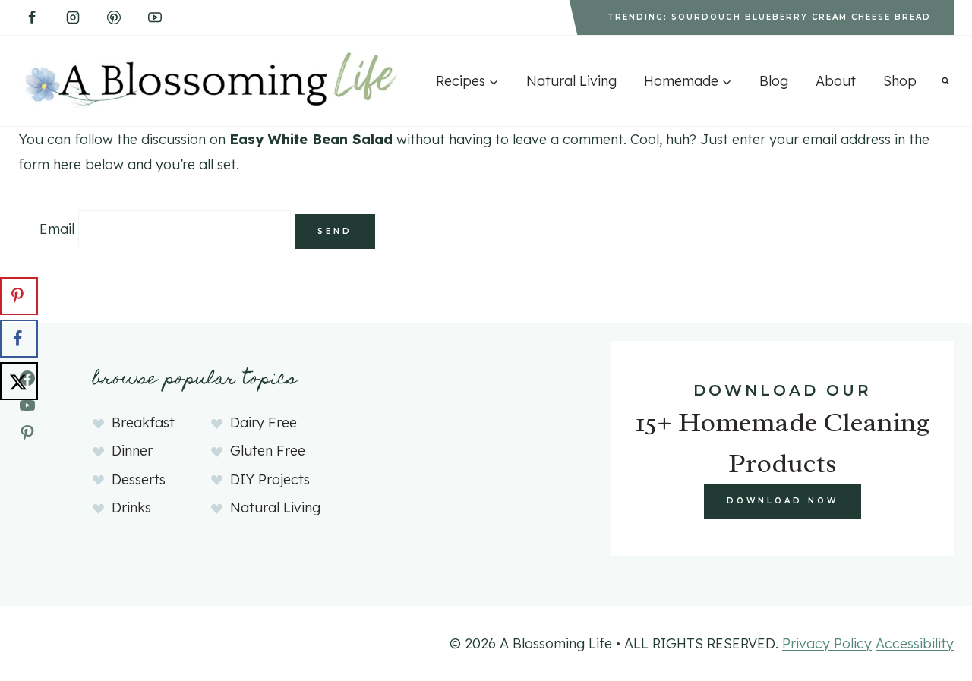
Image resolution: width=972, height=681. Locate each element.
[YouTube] (155, 17)
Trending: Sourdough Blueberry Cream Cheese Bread (769, 17)
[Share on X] (19, 381)
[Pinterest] (114, 17)
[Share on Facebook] (19, 339)
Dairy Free (263, 422)
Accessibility (915, 643)
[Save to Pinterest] (19, 296)
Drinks (131, 507)
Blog (773, 81)
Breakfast (143, 422)
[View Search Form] (945, 80)
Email (56, 229)
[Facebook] (32, 17)
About (836, 81)
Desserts (139, 479)
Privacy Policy (827, 643)
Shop (900, 81)
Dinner (132, 450)
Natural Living (571, 81)
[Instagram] (73, 17)
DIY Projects (270, 479)
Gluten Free (267, 450)
